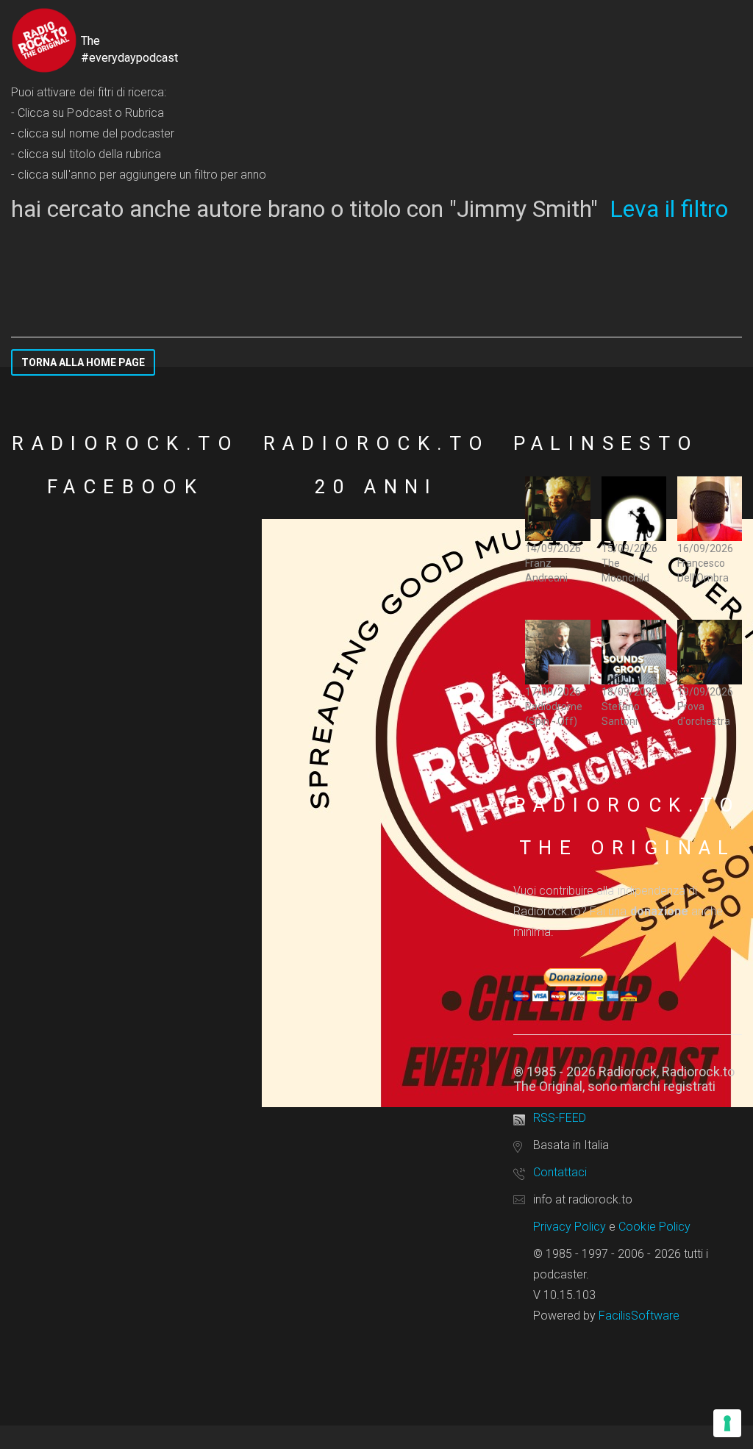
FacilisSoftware (639, 1316)
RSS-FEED (559, 1118)
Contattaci (560, 1172)
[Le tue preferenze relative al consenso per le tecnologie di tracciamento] (727, 1423)
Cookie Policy (654, 1227)
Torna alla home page (83, 362)
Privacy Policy (570, 1227)
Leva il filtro (669, 209)
